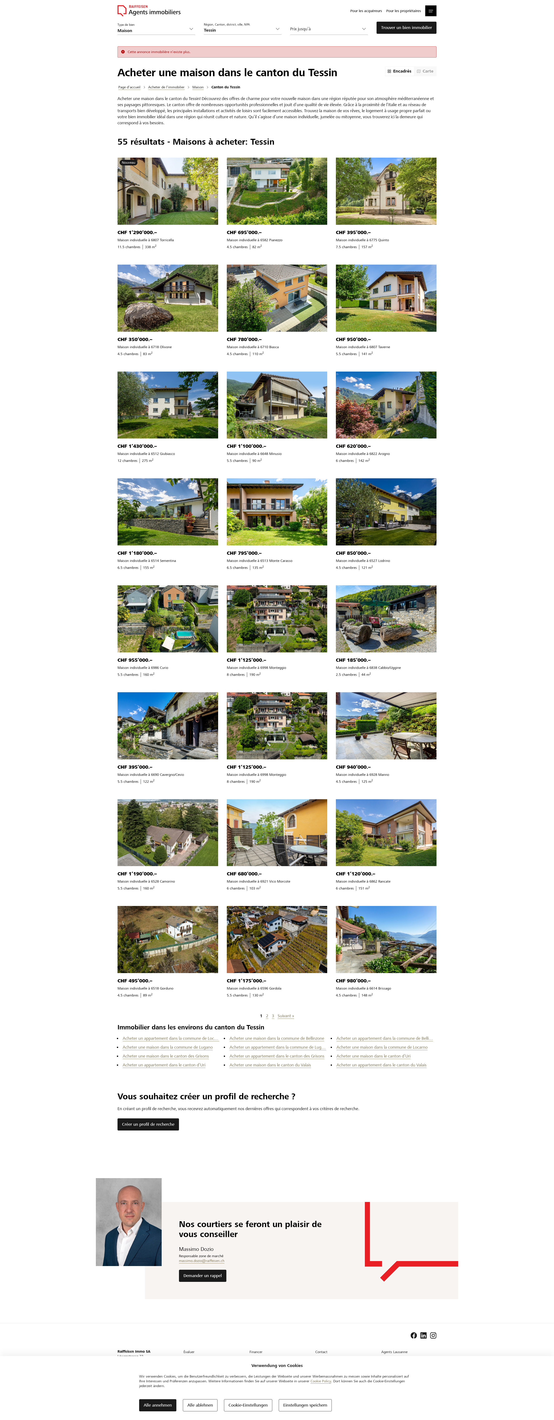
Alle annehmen (158, 1405)
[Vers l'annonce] (168, 191)
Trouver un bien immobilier (406, 27)
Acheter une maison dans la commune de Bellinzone (277, 1038)
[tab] (399, 71)
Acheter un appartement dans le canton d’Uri (164, 1065)
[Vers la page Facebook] (414, 1335)
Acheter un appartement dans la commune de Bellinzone (385, 1038)
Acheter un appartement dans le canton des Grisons (277, 1056)
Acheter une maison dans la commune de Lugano (168, 1047)
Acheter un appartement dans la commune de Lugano (278, 1047)
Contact (321, 1352)
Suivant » (286, 1015)
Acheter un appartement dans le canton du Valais (382, 1065)
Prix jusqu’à (300, 28)
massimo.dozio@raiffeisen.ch (201, 1261)
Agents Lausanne (394, 1352)
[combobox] (239, 30)
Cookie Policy (321, 1381)
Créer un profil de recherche (148, 1124)
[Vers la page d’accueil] (149, 11)
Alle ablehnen (200, 1405)
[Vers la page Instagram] (433, 1335)
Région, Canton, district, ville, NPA (227, 24)
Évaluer (189, 1352)
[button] (430, 10)
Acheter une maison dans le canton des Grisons (166, 1056)
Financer (256, 1352)
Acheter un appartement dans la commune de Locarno (171, 1038)
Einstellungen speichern (305, 1405)
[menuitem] (366, 10)
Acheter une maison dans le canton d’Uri (374, 1056)
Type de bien (126, 24)
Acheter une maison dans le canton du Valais (270, 1065)
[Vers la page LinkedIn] (423, 1335)
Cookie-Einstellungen (248, 1405)
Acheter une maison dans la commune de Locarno (382, 1047)
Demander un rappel (203, 1275)
